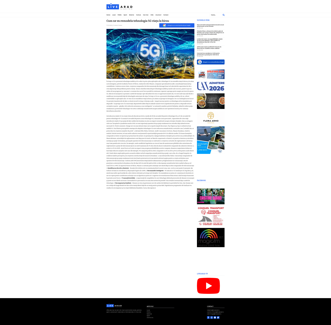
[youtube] (215, 317)
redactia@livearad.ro (213, 310)
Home (108, 15)
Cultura (138, 15)
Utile (152, 15)
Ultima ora (150, 317)
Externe (131, 15)
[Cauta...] (224, 15)
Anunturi (158, 15)
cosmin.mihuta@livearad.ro (215, 312)
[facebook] (208, 317)
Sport (125, 15)
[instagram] (211, 317)
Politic (120, 15)
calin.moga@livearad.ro (214, 314)
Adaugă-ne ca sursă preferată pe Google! (179, 25)
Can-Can (145, 15)
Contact (165, 15)
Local (114, 15)
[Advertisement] (180, 6)
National (149, 314)
